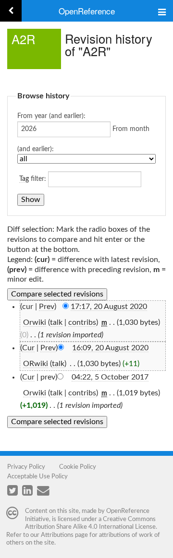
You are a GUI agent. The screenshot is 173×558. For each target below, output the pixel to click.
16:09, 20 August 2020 (110, 348)
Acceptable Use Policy (37, 476)
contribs (82, 322)
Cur (28, 348)
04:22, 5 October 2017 (110, 377)
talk (56, 322)
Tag (24, 179)
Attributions (57, 535)
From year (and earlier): (51, 116)
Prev (46, 306)
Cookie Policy (77, 467)
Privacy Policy (26, 467)
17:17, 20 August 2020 (109, 306)
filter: (32, 179)
